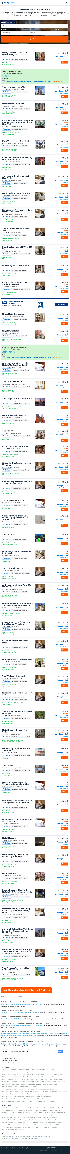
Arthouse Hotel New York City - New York (17, 586)
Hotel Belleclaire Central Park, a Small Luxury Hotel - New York (17, 604)
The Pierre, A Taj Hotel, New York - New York (16, 969)
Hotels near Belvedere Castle (9, 1086)
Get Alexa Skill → (57, 81)
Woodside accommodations (9, 1110)
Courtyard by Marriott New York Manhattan (15, 1034)
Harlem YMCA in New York (15, 415)
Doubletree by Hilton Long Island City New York (15, 856)
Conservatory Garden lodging (9, 1069)
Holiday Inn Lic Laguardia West (49, 1044)
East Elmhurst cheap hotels (9, 1115)
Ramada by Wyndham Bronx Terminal (16, 749)
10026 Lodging (24, 1138)
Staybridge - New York (13, 500)
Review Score (64, 288)
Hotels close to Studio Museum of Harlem (45, 1077)
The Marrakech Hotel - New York (15, 229)
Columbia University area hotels (27, 1086)
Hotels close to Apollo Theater (35, 1079)
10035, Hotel (5, 1138)
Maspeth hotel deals (37, 1115)
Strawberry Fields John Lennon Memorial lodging (42, 1101)
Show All (35, 1141)
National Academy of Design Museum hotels (13, 1074)
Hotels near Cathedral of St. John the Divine (13, 1079)
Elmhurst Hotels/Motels (24, 1115)
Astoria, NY (5, 1108)
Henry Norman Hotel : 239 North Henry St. (14, 54)
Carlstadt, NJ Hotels (20, 1130)
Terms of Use (18, 1148)
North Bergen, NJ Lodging (25, 1110)
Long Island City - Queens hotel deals (12, 1125)
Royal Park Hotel (10, 331)
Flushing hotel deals (32, 1122)
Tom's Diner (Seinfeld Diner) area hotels (31, 1084)
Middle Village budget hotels (50, 1117)
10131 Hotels (19, 1136)
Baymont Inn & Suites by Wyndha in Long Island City (15, 783)
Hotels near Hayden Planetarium (58, 1091)
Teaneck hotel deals (55, 1125)
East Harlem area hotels (8, 1072)
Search (60, 1051)
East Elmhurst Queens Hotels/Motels (12, 1127)
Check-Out (31, 29)
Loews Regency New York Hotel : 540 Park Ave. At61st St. (17, 891)
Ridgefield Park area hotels (34, 1117)
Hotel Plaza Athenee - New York (15, 731)
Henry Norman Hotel (8, 1004)
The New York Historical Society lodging (32, 1094)
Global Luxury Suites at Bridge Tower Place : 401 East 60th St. (17, 950)
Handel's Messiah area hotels (9, 1082)
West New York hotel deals (9, 1122)
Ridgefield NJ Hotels (54, 1110)
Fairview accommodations (40, 1110)
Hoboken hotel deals (7, 1117)
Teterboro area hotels (42, 1125)
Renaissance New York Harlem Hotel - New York (17, 211)
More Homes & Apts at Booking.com (13, 302)
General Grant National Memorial (10, 1099)
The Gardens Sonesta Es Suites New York (17, 712)
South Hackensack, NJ (29, 1125)
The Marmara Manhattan (14, 87)
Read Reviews (64, 110)
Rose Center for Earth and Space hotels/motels (47, 1089)
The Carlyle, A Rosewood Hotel (17, 398)
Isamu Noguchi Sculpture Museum (11, 1094)
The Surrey (7, 431)
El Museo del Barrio (24, 1069)
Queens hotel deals (28, 1127)
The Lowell (7, 765)
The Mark (4, 1012)
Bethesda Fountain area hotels (45, 1099)
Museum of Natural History (32, 1091)
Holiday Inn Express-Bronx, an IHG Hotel (16, 552)
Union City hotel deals (50, 1120)
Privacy (24, 1148)
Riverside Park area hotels (44, 1096)
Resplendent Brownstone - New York (17, 694)
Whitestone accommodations (47, 1122)
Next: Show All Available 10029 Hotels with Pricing (25, 990)
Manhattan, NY (60, 1108)
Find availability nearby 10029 (9, 22)
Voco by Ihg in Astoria (13, 568)
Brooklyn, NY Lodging (41, 1127)
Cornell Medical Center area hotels (11, 1101)
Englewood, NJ (61, 1122)
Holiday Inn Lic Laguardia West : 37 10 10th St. (17, 820)
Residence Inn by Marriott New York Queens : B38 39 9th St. (17, 802)
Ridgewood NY (22, 1122)
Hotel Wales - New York (13, 104)
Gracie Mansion (58, 1074)
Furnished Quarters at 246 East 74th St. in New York (17, 482)
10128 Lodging (36, 1136)
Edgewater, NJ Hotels (15, 1108)
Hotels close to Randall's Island (10, 1077)
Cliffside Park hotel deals (30, 1112)
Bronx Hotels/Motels (19, 1117)
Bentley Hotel (9, 873)
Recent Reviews (63, 59)
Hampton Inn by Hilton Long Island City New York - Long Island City (16, 910)
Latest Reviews (64, 93)
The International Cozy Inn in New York (16, 177)
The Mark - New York (12, 382)
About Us (10, 1148)
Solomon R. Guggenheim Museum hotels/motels (40, 1074)
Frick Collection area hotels (28, 1099)
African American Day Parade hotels (26, 1072)
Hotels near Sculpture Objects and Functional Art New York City (19, 1096)
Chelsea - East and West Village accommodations (51, 1112)
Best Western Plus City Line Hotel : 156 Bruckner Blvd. (15, 364)
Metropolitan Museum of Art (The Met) (29, 1082)
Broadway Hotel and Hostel (15, 266)
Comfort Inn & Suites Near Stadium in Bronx (15, 283)
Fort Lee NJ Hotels (17, 1112)
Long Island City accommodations (32, 1108)
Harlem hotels (44, 1091)
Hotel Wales (38, 1004)
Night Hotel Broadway (13, 314)
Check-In (3, 29)
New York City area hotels (36, 1120)
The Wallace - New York (13, 676)
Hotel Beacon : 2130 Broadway (17, 659)
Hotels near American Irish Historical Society (53, 1082)
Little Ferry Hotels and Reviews (10, 1120)
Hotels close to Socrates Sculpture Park (12, 1091)
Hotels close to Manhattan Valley (53, 1079)
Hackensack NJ (52, 1127)
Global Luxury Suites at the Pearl (15, 642)
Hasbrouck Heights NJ (8, 1130)
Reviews (65, 182)
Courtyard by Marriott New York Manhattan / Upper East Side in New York (17, 122)
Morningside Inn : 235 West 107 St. (17, 248)
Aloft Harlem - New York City (16, 193)
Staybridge (32, 1044)
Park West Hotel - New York (15, 141)
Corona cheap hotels (50, 1115)
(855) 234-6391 (51, 1148)
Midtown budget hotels (48, 1108)
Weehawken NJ (6, 1112)
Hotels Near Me (32, 1148)
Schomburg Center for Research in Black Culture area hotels (18, 1089)
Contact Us (4, 1148)
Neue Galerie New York (26, 1077)
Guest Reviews (64, 147)
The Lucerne (8, 534)
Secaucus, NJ (24, 1120)
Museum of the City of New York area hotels (42, 1069)
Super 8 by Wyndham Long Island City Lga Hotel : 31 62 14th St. (15, 517)
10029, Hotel (5, 1136)
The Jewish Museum (57, 1072)
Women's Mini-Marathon (43, 1072)
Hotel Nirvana (9, 838)
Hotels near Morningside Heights (10, 1084)
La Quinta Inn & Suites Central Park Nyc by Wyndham (16, 623)
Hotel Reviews (64, 126)
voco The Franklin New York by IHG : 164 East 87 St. (17, 158)
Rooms (57, 29)
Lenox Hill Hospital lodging (50, 1084)
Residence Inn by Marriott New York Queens (43, 1034)
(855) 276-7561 (9, 75)
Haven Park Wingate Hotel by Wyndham (16, 464)
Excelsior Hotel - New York (15, 446)
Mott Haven (25, 1101)
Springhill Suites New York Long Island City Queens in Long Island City (17, 931)
